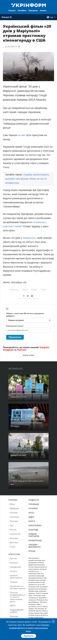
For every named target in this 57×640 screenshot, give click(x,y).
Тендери (14, 582)
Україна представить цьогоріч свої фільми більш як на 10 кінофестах (27, 178)
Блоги (31, 521)
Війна (12, 504)
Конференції (35, 540)
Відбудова (14, 508)
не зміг (21, 135)
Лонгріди (33, 530)
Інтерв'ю (33, 508)
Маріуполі (28, 238)
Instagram (8, 350)
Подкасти (33, 500)
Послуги (12, 10)
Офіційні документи (34, 546)
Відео (31, 517)
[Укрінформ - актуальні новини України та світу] (28, 4)
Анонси (43, 10)
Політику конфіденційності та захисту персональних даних (29, 628)
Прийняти (28, 636)
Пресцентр (33, 10)
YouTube (21, 350)
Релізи (31, 551)
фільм (43, 290)
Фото (31, 513)
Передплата (15, 567)
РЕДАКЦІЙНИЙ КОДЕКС (16, 611)
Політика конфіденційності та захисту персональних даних (17, 597)
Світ (11, 525)
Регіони (13, 530)
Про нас (13, 558)
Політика (14, 513)
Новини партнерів (33, 535)
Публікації (33, 504)
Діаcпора (14, 542)
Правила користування (16, 576)
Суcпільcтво (15, 534)
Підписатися (15, 337)
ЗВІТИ (12, 606)
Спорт (12, 547)
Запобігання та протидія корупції (17, 587)
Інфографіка (34, 525)
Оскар (24, 290)
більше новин (28, 355)
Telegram (44, 347)
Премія (34, 290)
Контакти (14, 563)
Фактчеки (14, 521)
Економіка (14, 517)
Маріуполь (14, 290)
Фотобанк (22, 10)
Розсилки (14, 616)
